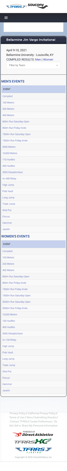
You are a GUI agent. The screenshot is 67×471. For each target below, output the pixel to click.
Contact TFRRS (19, 421)
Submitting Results (45, 417)
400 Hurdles (8, 165)
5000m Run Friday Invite (15, 308)
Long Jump (8, 197)
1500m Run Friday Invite (15, 140)
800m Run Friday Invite (14, 127)
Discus (6, 216)
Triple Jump (8, 203)
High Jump (8, 184)
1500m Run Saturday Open (16, 134)
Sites (29, 417)
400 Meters (8, 115)
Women (48, 59)
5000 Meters (9, 146)
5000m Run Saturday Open (16, 301)
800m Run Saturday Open (15, 121)
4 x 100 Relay (9, 339)
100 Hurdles (8, 320)
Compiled (7, 96)
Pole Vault (7, 191)
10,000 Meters (9, 153)
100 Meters (8, 102)
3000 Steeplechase (12, 172)
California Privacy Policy (42, 413)
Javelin (6, 229)
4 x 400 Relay (9, 178)
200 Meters (8, 108)
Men (38, 59)
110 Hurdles (8, 159)
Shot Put (6, 210)
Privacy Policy (18, 413)
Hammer (7, 222)
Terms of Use (16, 417)
